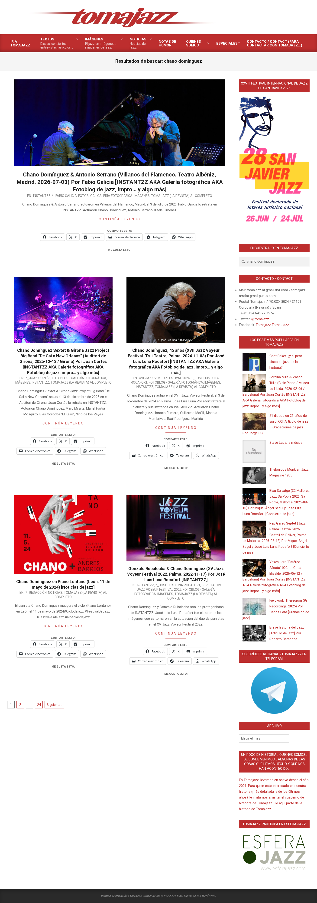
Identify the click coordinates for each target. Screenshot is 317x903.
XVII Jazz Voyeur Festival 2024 (164, 378)
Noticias (55, 592)
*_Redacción (36, 592)
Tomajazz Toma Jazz (272, 325)
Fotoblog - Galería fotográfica (105, 196)
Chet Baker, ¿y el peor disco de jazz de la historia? (285, 362)
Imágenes (142, 196)
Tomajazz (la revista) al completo (181, 196)
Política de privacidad (115, 895)
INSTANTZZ (42, 196)
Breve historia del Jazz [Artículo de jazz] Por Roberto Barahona (286, 633)
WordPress (208, 895)
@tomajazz (260, 319)
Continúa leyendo (119, 219)
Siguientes (54, 705)
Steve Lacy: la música (285, 442)
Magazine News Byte (169, 895)
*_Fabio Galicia (64, 196)
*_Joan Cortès (38, 378)
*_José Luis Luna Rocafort (177, 585)
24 (39, 705)
